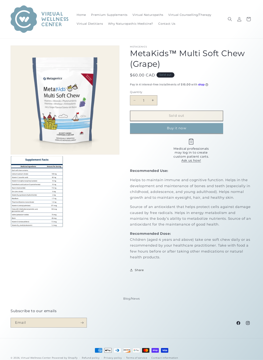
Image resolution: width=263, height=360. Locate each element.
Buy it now (176, 128)
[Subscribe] (82, 323)
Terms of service (136, 357)
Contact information (164, 357)
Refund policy (91, 357)
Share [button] (139, 270)
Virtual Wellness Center (36, 357)
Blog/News (131, 298)
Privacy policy (113, 357)
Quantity (136, 92)
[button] (230, 19)
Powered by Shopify (65, 357)
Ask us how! (191, 160)
